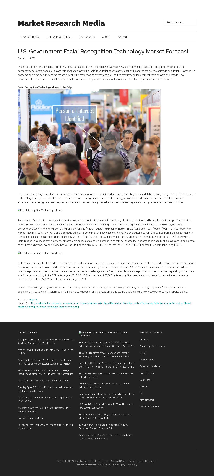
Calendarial (145, 380)
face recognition (70, 303)
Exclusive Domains (149, 406)
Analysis (144, 339)
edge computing (53, 303)
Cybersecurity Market (150, 366)
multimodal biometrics (47, 306)
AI (32, 303)
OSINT (143, 353)
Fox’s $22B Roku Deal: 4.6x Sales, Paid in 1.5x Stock (43, 380)
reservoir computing (69, 306)
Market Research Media (61, 23)
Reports (33, 299)
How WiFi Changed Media (30, 418)
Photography (118, 464)
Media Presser (147, 400)
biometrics (39, 303)
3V (141, 393)
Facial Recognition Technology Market (172, 303)
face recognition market (91, 303)
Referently (132, 464)
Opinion (144, 386)
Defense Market (147, 359)
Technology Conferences (152, 346)
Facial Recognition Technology (138, 303)
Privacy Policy (127, 461)
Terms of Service (110, 461)
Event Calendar (147, 373)
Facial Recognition (113, 303)
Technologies (103, 464)
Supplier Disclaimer (146, 461)
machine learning (26, 306)
